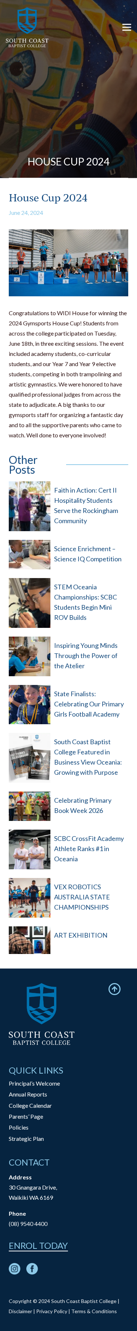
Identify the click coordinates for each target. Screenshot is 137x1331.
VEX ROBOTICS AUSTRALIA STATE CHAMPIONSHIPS (82, 897)
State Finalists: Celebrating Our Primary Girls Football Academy (89, 704)
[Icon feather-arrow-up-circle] (115, 989)
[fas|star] (14, 1270)
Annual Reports (28, 1094)
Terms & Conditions (94, 1311)
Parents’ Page (26, 1116)
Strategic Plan (26, 1138)
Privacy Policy (51, 1311)
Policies (18, 1127)
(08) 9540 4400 (28, 1223)
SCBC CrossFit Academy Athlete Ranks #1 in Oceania (89, 848)
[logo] (27, 27)
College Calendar (30, 1105)
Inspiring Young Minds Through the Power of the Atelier (86, 655)
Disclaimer (20, 1311)
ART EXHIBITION (80, 935)
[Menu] (127, 27)
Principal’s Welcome (34, 1083)
